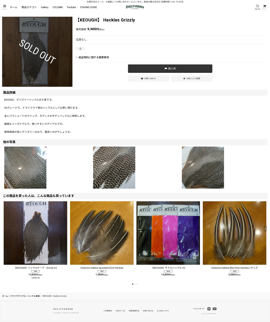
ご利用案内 (108, 311)
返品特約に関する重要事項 (93, 57)
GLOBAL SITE (163, 311)
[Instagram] (209, 309)
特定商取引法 (134, 311)
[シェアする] (80, 48)
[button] (4, 7)
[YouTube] (215, 309)
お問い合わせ (148, 311)
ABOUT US (120, 311)
